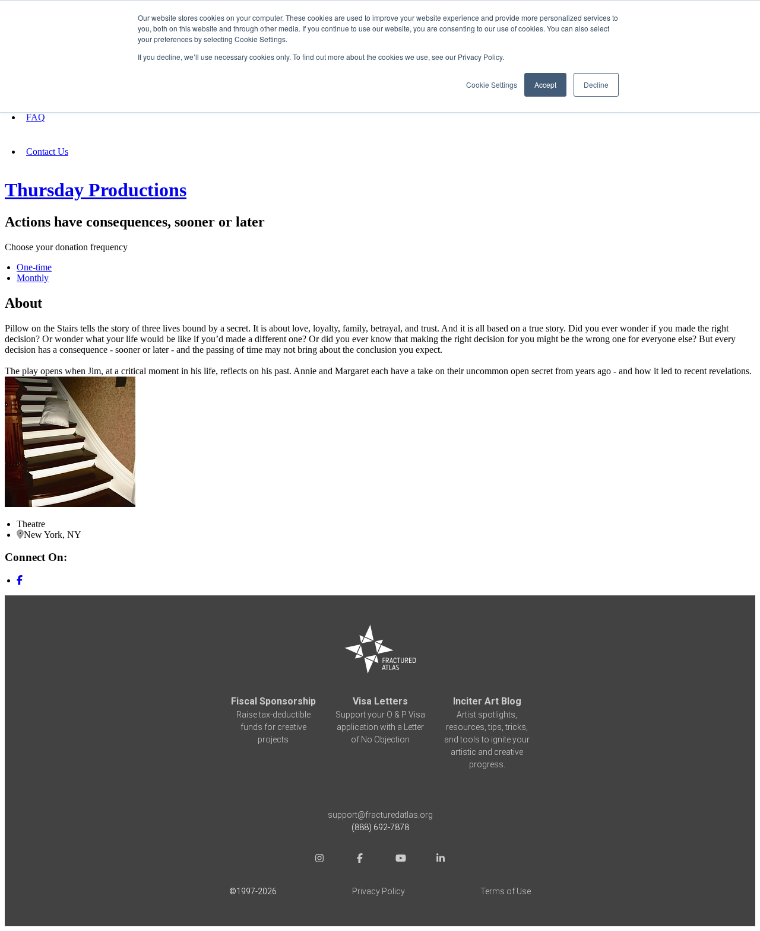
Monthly (33, 278)
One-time (34, 267)
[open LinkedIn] (440, 859)
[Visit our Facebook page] (20, 580)
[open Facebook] (360, 859)
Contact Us (47, 151)
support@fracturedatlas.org (380, 815)
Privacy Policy (378, 891)
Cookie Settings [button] (491, 84)
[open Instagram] (319, 859)
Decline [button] (596, 84)
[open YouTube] (400, 859)
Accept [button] (545, 84)
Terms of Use (505, 891)
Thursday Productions (95, 189)
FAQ (35, 117)
